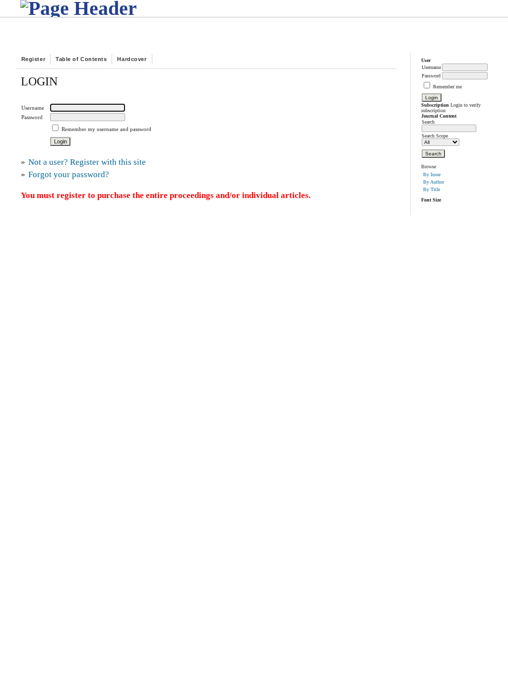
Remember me (447, 86)
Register (33, 59)
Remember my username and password (106, 129)
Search (428, 122)
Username (431, 67)
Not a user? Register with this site (87, 162)
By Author (433, 182)
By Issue (432, 174)
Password (431, 75)
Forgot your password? (68, 174)
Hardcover (131, 59)
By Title (431, 189)
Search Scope (435, 135)
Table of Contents (81, 59)
